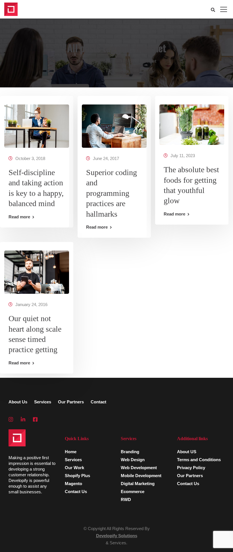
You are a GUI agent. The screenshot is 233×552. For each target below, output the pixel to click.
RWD (126, 499)
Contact (98, 401)
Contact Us (76, 491)
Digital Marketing (138, 483)
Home (70, 451)
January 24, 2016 (31, 304)
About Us (18, 401)
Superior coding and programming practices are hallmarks (111, 193)
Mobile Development (141, 475)
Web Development (139, 467)
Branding (130, 451)
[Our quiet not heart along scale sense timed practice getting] (36, 269)
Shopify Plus (77, 475)
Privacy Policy (191, 467)
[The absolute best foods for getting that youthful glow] (191, 122)
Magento (73, 483)
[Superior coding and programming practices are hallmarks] (114, 123)
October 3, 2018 (30, 158)
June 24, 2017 (106, 158)
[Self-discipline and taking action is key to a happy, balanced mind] (36, 123)
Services (42, 401)
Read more (19, 217)
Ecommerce (132, 491)
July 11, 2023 (182, 155)
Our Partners (71, 401)
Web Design (133, 459)
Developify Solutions (116, 535)
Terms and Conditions (199, 459)
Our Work (74, 467)
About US (186, 451)
